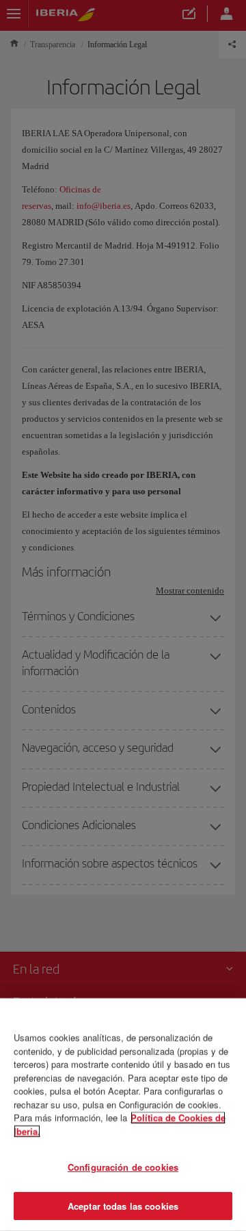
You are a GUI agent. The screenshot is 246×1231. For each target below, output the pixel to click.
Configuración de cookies (123, 1166)
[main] (123, 1114)
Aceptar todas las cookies (123, 1205)
